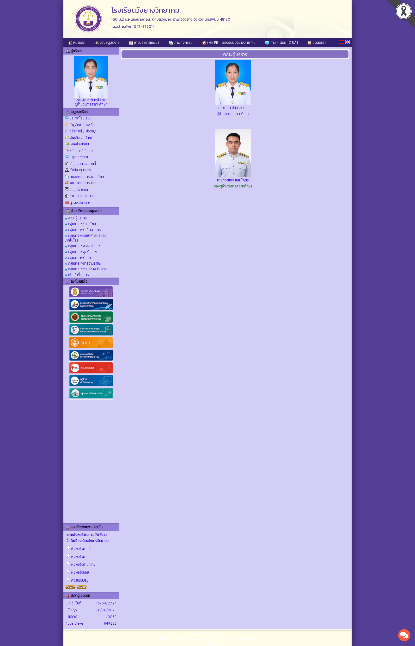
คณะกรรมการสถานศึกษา (87, 177)
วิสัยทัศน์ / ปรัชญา (83, 131)
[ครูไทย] (91, 386)
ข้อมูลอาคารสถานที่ (83, 164)
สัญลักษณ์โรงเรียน (83, 125)
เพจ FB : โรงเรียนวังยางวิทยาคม (231, 42)
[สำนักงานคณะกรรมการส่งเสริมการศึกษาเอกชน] (91, 322)
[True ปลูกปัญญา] (91, 373)
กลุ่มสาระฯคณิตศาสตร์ (84, 229)
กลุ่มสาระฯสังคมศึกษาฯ (84, 245)
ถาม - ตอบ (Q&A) (283, 42)
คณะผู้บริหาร (109, 42)
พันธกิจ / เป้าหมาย (82, 138)
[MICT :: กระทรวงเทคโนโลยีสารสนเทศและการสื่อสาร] (91, 360)
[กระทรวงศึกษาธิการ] (91, 297)
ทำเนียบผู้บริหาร (80, 170)
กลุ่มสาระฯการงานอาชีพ (84, 263)
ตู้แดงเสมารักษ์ (80, 202)
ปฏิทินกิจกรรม (79, 157)
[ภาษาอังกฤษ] (347, 42)
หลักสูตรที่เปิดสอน (82, 151)
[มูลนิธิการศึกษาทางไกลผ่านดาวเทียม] (91, 309)
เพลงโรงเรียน (79, 144)
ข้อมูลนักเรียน (79, 189)
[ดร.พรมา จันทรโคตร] (233, 103)
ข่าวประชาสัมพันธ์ (146, 42)
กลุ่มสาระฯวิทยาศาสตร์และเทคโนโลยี (85, 237)
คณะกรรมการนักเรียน (85, 183)
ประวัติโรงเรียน (80, 118)
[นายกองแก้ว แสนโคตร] (233, 176)
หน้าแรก (78, 42)
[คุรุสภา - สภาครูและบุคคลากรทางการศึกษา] (91, 348)
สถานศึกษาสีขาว (81, 196)
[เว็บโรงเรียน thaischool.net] (91, 398)
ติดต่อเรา (318, 42)
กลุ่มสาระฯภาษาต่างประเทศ (87, 269)
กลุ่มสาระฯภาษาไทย (81, 223)
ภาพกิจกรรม (183, 42)
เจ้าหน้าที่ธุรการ (78, 274)
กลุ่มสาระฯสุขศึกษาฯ (82, 251)
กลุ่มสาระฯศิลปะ (79, 257)
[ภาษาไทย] (341, 42)
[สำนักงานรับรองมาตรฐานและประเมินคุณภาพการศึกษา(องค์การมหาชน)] (91, 335)
